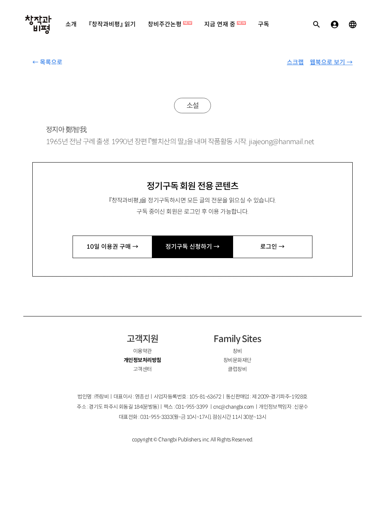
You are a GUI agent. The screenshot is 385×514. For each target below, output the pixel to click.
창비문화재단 (237, 360)
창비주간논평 (169, 24)
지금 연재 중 (224, 24)
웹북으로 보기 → (331, 62)
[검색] (317, 24)
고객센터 (142, 369)
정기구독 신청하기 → (192, 247)
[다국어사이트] (353, 24)
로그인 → (272, 247)
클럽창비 (237, 369)
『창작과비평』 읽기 (112, 24)
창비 (237, 351)
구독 (263, 24)
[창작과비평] (38, 24)
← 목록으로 (47, 62)
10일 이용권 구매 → (112, 247)
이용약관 (142, 351)
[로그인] (335, 24)
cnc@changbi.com (233, 406)
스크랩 (295, 62)
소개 (71, 24)
